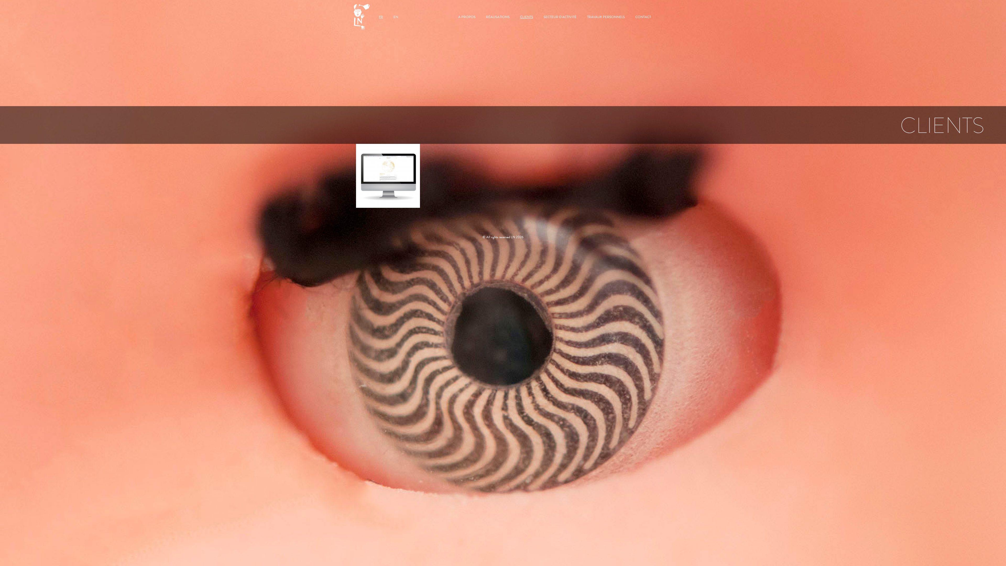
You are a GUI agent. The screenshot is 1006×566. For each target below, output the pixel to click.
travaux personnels (606, 17)
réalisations (498, 17)
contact (643, 17)
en (395, 17)
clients (526, 17)
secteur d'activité (560, 17)
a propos (466, 17)
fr (381, 17)
